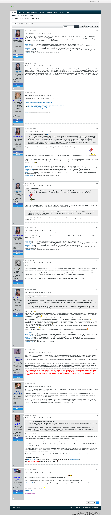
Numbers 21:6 (29, 47)
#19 (97, 128)
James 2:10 (26, 112)
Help (71, 507)
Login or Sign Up (94, 1)
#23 (97, 290)
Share (18, 54)
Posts (14, 23)
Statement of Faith (32, 12)
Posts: (14, 51)
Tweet (18, 56)
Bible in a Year (31, 459)
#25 (97, 384)
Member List (24, 15)
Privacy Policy (87, 507)
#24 (97, 349)
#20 (97, 183)
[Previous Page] (88, 26)
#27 (97, 469)
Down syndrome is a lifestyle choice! (37, 108)
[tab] (14, 23)
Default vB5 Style (17, 507)
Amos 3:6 (27, 45)
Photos (31, 23)
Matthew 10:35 (29, 50)
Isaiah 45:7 (28, 44)
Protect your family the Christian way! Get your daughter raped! (45, 105)
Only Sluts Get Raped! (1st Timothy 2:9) (38, 106)
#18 (97, 93)
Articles (42, 12)
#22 (97, 260)
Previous (89, 502)
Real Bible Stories (74, 459)
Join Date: (15, 48)
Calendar (31, 15)
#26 (97, 415)
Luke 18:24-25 (29, 483)
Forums (13, 12)
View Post (47, 134)
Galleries (49, 12)
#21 (97, 227)
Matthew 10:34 (29, 48)
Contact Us (78, 507)
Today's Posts (15, 15)
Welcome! (21, 12)
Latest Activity (22, 23)
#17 (97, 63)
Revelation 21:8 (29, 490)
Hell (68, 12)
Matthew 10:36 (29, 52)
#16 (97, 30)
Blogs (55, 12)
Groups (62, 12)
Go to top (96, 507)
